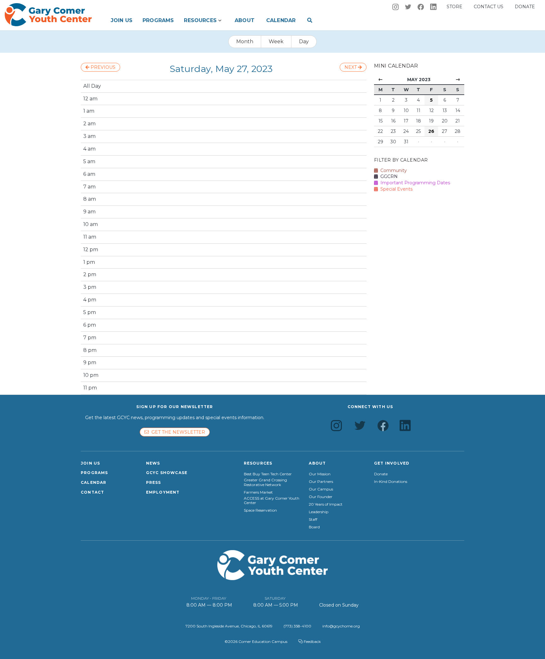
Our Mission (320, 474)
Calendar (281, 20)
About (245, 20)
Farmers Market (258, 492)
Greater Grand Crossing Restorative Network (265, 482)
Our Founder (320, 497)
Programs (158, 20)
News (153, 463)
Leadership (318, 512)
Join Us (121, 20)
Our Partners (321, 481)
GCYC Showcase (167, 472)
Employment (163, 492)
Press (153, 482)
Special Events (395, 189)
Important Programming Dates (414, 183)
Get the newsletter (177, 432)
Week (276, 42)
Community (392, 170)
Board (314, 527)
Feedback (312, 641)
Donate (525, 6)
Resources (200, 20)
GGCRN (388, 176)
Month (244, 42)
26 (431, 131)
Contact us (488, 6)
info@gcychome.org (341, 626)
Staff (313, 519)
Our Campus (321, 489)
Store (454, 6)
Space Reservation (260, 510)
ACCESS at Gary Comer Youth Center (271, 500)
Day (304, 42)
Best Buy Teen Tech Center (268, 474)
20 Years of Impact (326, 504)
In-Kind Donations (390, 481)
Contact (92, 492)
